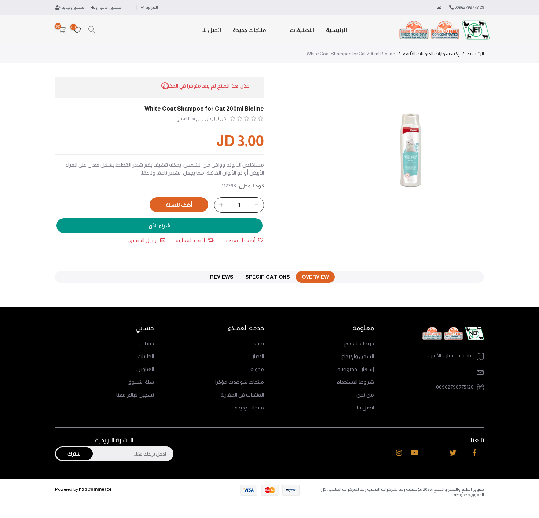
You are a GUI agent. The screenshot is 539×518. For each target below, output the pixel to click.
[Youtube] (414, 453)
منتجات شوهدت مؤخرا (239, 382)
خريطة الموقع (358, 343)
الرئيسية (336, 30)
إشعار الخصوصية (355, 369)
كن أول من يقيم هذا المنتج (201, 118)
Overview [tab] (315, 277)
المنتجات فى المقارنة (242, 395)
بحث (259, 343)
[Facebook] (474, 453)
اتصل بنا (211, 30)
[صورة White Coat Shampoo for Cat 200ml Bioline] (411, 150)
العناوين (145, 369)
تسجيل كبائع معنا (135, 395)
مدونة (257, 369)
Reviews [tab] (222, 277)
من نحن (365, 395)
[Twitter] (453, 453)
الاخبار (258, 356)
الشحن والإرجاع (357, 356)
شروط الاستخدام (355, 382)
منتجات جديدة (249, 30)
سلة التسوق (141, 382)
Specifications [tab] (267, 277)
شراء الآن (159, 226)
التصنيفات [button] (302, 30)
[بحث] (92, 30)
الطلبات (146, 356)
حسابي (147, 343)
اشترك (74, 454)
